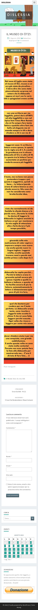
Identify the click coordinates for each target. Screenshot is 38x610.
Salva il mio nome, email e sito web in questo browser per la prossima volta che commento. (19, 486)
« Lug (5, 559)
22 (10, 553)
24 (18, 553)
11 (22, 546)
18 (22, 549)
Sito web (9, 475)
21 (5, 553)
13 (31, 546)
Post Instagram (9, 367)
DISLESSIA (6, 2)
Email (9, 466)
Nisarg (19, 607)
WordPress (26, 605)
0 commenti (24, 40)
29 (10, 556)
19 (27, 549)
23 (14, 553)
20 (31, 549)
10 (18, 546)
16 (14, 549)
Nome (9, 456)
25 (22, 553)
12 (27, 546)
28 (5, 556)
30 (14, 556)
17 (18, 549)
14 (5, 549)
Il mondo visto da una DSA (15, 379)
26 (27, 553)
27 (31, 553)
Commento (11, 428)
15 (10, 549)
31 (18, 556)
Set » (9, 559)
